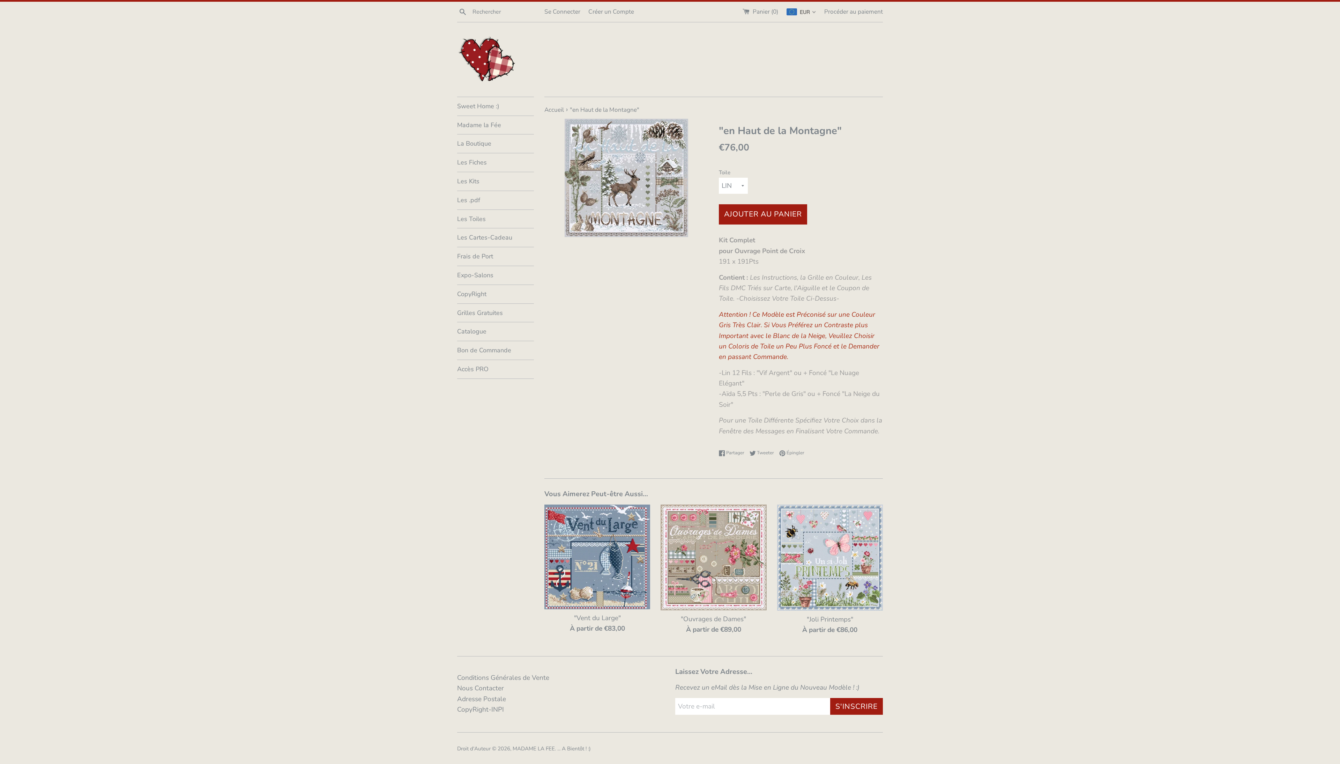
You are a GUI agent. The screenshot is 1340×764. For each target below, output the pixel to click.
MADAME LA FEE (534, 748)
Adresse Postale (481, 699)
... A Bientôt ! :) (574, 748)
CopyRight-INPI (480, 709)
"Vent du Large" (597, 618)
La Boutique (474, 143)
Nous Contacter (480, 688)
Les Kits (468, 181)
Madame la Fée (479, 125)
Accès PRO (473, 369)
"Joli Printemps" (830, 619)
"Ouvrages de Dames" (713, 619)
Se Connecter (562, 12)
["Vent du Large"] (597, 557)
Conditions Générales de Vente (503, 677)
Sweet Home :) (478, 106)
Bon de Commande (484, 350)
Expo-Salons (475, 275)
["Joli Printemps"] (830, 557)
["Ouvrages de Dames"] (713, 557)
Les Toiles (471, 219)
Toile (724, 172)
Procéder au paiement (853, 12)
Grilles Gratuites (480, 313)
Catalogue (471, 331)
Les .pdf (468, 200)
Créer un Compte (611, 12)
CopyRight (471, 294)
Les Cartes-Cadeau (484, 237)
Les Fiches (472, 162)
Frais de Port (475, 256)
